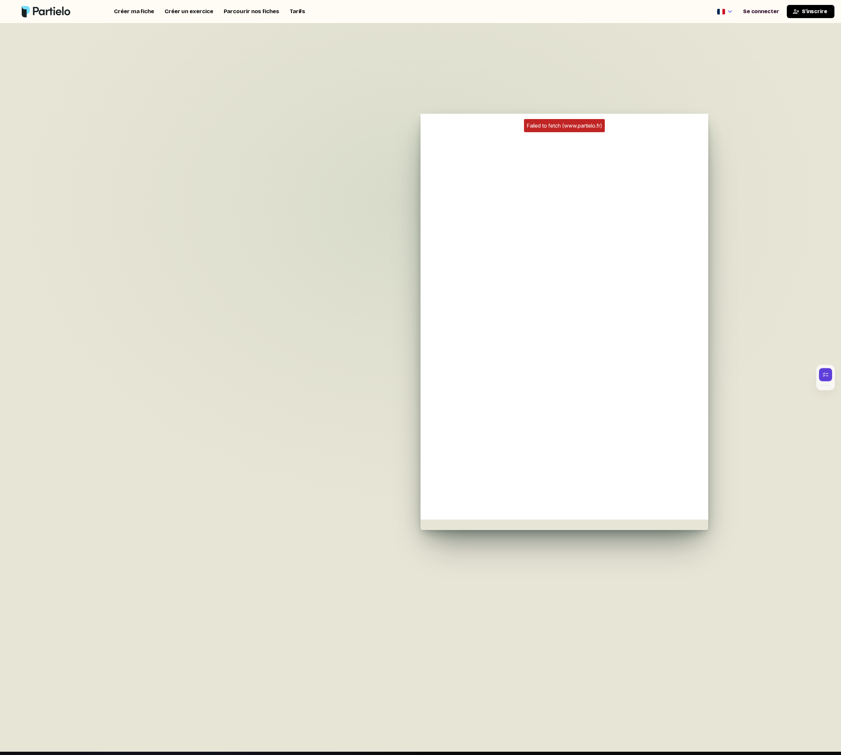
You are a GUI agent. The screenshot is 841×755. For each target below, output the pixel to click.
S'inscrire (814, 11)
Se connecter (761, 11)
